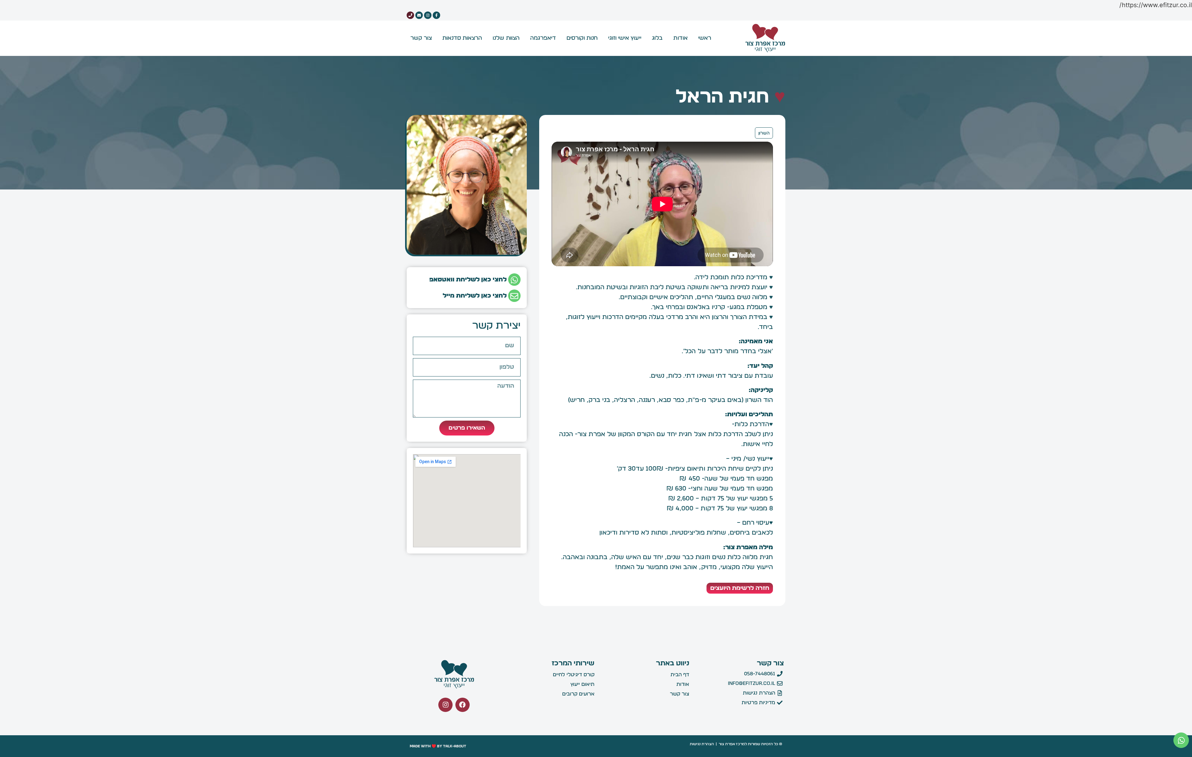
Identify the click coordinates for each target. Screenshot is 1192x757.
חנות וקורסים (582, 38)
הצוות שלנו (506, 38)
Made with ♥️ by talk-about (438, 746)
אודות (680, 38)
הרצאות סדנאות (462, 38)
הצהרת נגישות (702, 744)
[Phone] (410, 15)
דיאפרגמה (543, 38)
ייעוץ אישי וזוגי (624, 38)
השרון (764, 133)
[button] (1181, 740)
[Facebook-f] (436, 15)
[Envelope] (419, 15)
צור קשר (421, 38)
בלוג (657, 38)
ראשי (704, 38)
